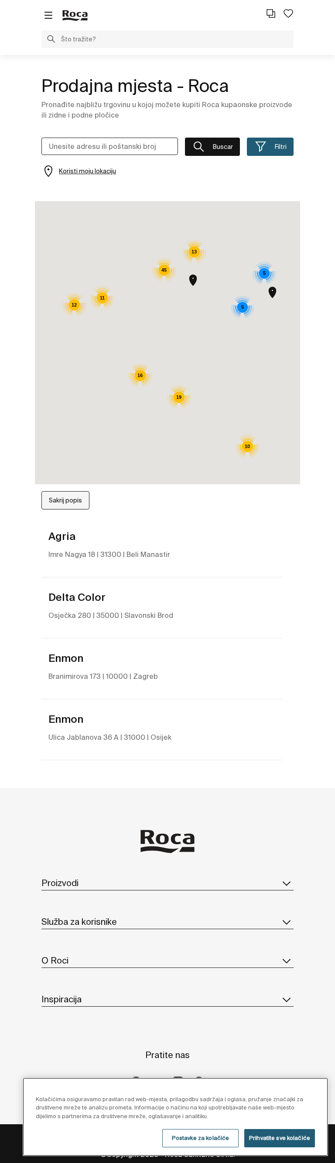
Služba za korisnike (79, 922)
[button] (51, 40)
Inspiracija (61, 999)
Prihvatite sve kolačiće (279, 1138)
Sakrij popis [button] (65, 500)
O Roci (54, 960)
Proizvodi (60, 883)
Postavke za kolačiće (200, 1138)
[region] (175, 1117)
